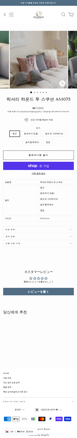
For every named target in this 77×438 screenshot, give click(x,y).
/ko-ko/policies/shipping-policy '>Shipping (33, 111)
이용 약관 (7, 378)
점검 (48, 142)
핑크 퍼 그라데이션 (54, 133)
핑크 (15, 133)
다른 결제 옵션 (38, 173)
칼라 (38, 128)
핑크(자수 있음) (31, 133)
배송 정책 (10, 229)
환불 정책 (7, 387)
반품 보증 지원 (13, 243)
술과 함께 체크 (32, 142)
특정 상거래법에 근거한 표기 (15, 392)
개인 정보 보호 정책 (11, 382)
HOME (6, 373)
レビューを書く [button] (38, 291)
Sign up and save (14, 401)
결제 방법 (10, 236)
